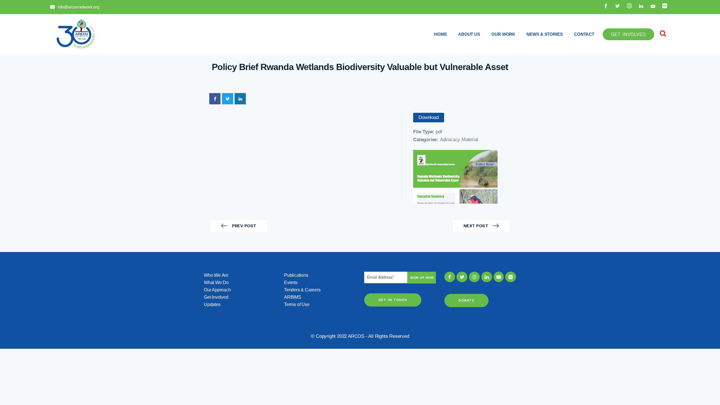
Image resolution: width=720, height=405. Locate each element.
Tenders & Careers (302, 289)
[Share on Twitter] (227, 98)
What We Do (216, 282)
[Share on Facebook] (214, 98)
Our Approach (217, 289)
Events (291, 282)
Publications (296, 275)
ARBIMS (292, 297)
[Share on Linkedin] (240, 98)
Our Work (503, 34)
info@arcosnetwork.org (78, 6)
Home (440, 34)
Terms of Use (297, 304)
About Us (469, 34)
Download (428, 117)
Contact (584, 34)
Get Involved (216, 297)
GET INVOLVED (628, 34)
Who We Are (216, 275)
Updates (212, 304)
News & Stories (544, 34)
